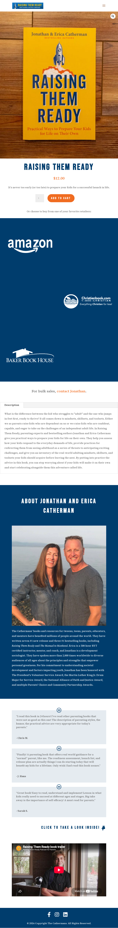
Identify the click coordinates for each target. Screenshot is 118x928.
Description (11, 405)
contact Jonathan (71, 391)
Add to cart (61, 198)
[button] (113, 16)
